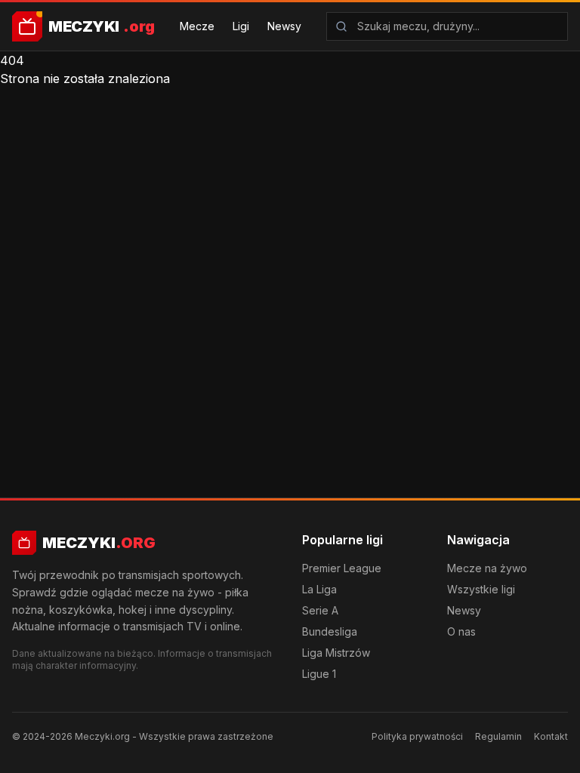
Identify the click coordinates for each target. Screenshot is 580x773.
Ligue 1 (319, 673)
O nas (461, 631)
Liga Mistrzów (336, 652)
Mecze (197, 26)
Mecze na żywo (487, 568)
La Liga (319, 589)
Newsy (284, 26)
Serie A (320, 610)
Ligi (241, 26)
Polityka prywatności (417, 736)
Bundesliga (329, 631)
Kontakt (551, 736)
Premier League (341, 568)
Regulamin (498, 736)
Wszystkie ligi (481, 589)
